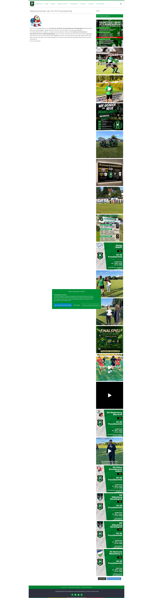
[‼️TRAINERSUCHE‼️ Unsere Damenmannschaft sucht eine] (109, 450)
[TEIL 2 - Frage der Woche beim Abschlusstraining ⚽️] (109, 283)
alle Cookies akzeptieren (63, 305)
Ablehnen (77, 305)
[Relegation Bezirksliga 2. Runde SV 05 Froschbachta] (109, 367)
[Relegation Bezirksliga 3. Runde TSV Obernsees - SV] (109, 339)
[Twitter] (75, 595)
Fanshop (91, 4)
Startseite (38, 4)
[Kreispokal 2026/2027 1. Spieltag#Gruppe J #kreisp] (109, 255)
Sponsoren (100, 4)
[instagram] (81, 595)
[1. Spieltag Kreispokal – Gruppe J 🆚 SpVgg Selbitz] (109, 200)
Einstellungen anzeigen (90, 305)
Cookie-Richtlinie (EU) (86, 587)
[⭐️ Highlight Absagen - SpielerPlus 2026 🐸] (109, 60)
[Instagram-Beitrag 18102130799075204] (109, 534)
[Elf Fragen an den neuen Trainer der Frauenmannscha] (109, 88)
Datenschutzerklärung (74, 587)
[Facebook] (72, 595)
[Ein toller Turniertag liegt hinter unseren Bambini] (109, 144)
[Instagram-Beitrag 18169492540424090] (109, 423)
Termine (83, 4)
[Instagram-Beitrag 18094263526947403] (109, 478)
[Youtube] (78, 595)
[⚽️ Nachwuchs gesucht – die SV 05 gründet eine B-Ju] (109, 116)
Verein (53, 4)
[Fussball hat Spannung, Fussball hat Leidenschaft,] (109, 172)
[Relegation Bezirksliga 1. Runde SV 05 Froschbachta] (109, 395)
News (46, 4)
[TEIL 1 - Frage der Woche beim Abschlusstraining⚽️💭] (109, 311)
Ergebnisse (74, 4)
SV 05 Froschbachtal (69, 591)
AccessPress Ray (94, 591)
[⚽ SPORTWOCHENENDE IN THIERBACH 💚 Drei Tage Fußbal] (109, 228)
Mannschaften (62, 4)
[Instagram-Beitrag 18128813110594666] (109, 506)
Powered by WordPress (80, 591)
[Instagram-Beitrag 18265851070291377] (109, 562)
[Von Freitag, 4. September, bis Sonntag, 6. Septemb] (109, 33)
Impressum (64, 587)
